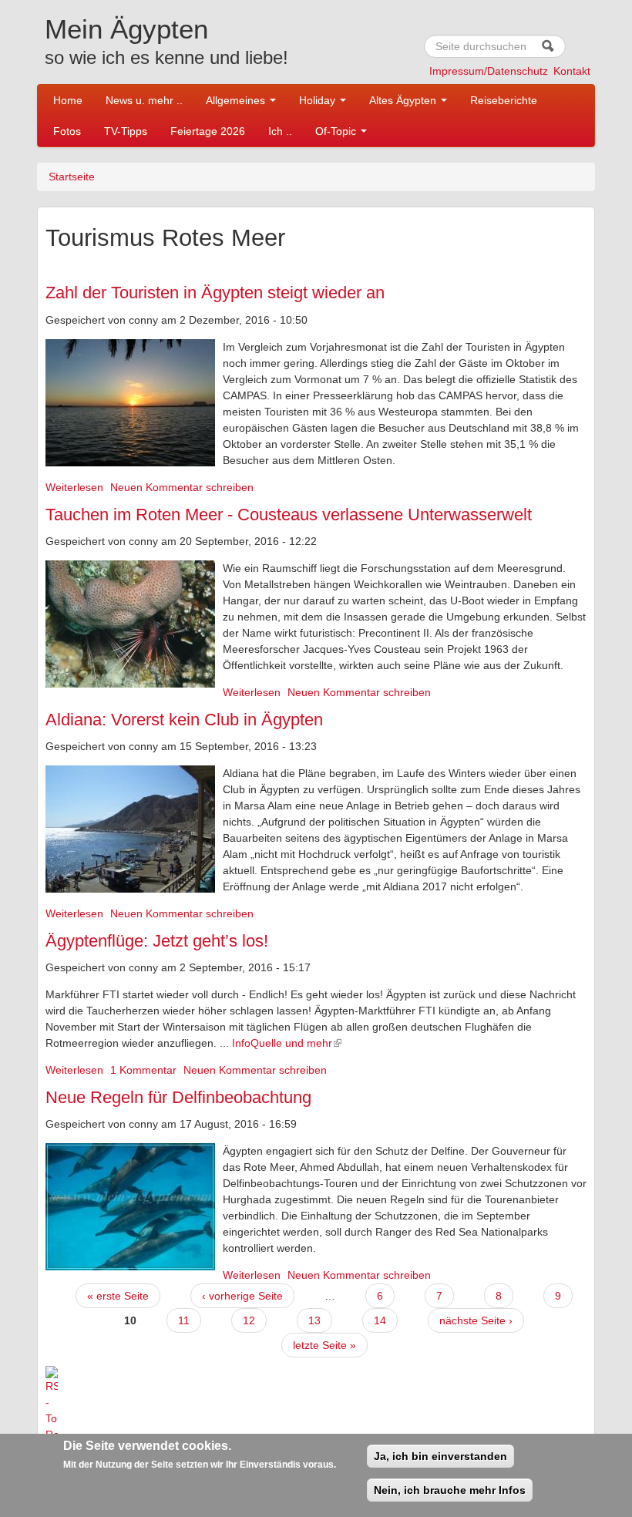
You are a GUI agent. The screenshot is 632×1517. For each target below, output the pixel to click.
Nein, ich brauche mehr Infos (450, 1490)
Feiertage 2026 (207, 131)
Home (67, 100)
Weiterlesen (74, 487)
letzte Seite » (324, 1345)
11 (184, 1320)
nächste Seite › (476, 1320)
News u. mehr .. (144, 100)
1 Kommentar (143, 1070)
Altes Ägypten (404, 100)
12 (249, 1320)
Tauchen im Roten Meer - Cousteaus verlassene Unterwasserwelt (288, 514)
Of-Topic (337, 131)
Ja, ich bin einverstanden (440, 1456)
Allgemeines (237, 100)
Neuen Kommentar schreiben (182, 487)
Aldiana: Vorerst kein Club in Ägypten (184, 719)
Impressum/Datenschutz (488, 71)
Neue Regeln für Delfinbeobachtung (178, 1097)
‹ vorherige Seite (242, 1296)
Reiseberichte (503, 100)
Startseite (72, 176)
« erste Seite (118, 1296)
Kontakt (571, 71)
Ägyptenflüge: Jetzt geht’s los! (156, 940)
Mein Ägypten (126, 29)
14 (380, 1320)
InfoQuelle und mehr (282, 1043)
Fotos (67, 131)
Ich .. (280, 131)
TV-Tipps (125, 131)
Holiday (318, 100)
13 (314, 1320)
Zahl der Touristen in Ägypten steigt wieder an (215, 292)
